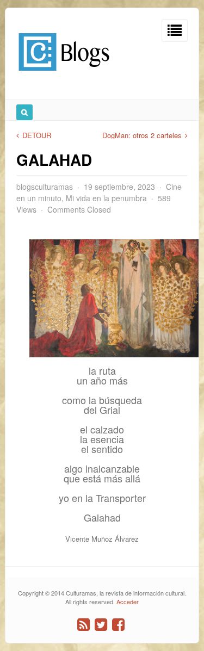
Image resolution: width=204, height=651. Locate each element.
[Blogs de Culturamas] (64, 74)
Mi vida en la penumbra (106, 198)
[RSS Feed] (83, 624)
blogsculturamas (44, 186)
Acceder (127, 601)
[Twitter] (101, 624)
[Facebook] (118, 624)
